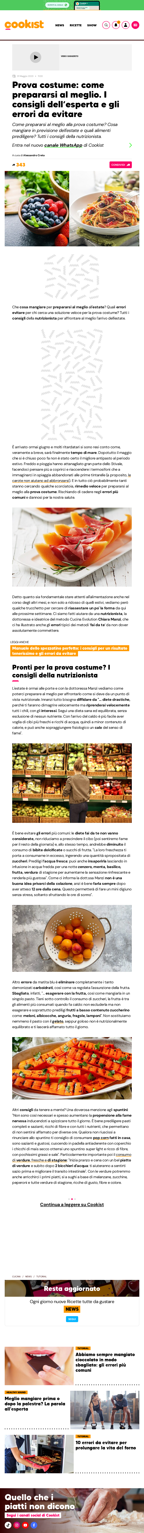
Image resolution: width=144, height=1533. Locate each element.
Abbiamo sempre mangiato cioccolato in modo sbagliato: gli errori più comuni (105, 1362)
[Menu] (135, 25)
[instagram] (16, 1525)
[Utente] (126, 25)
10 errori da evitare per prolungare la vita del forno (106, 1445)
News (59, 25)
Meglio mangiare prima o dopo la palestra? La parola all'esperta (35, 1404)
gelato (57, 1021)
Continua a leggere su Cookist (72, 1204)
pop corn (101, 1137)
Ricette (76, 25)
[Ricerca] (106, 25)
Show (92, 25)
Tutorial (41, 1276)
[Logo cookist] (24, 25)
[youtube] (25, 1525)
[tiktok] (8, 1525)
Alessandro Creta (34, 155)
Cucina (16, 1276)
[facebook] (34, 1525)
